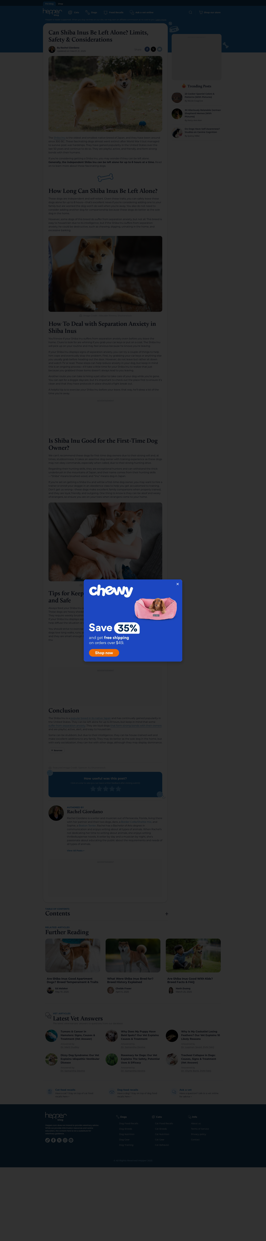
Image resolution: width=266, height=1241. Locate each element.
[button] (177, 584)
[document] (133, 620)
